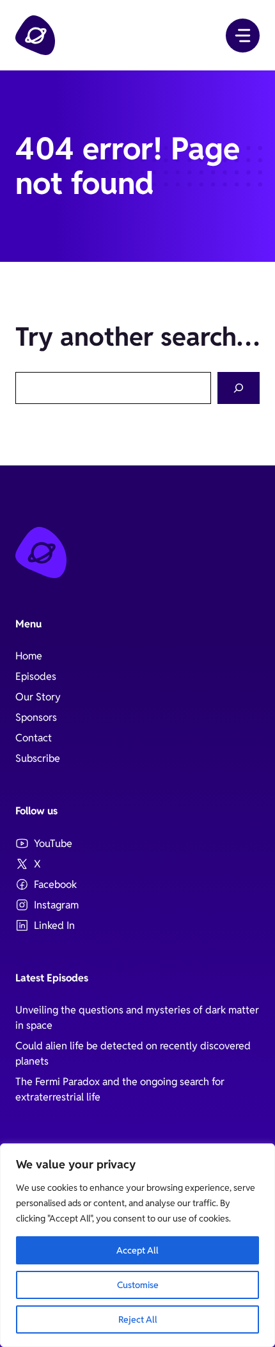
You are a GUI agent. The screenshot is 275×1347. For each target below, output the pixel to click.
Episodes (35, 676)
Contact (33, 738)
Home (28, 656)
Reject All (137, 1319)
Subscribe (37, 758)
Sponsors (36, 717)
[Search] (238, 388)
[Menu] (243, 35)
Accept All (137, 1250)
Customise (138, 1285)
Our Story (38, 697)
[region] (137, 1245)
